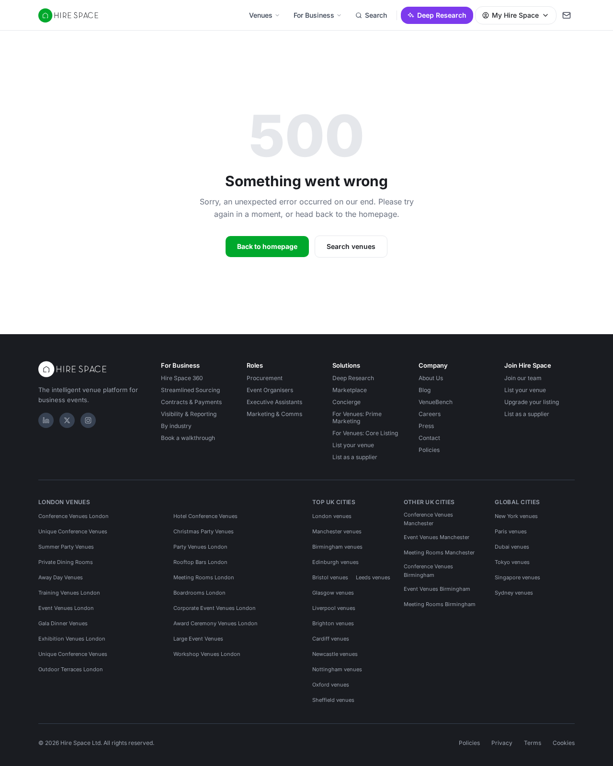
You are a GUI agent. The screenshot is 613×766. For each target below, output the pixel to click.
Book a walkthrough (188, 437)
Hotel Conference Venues (205, 516)
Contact (429, 437)
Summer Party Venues (66, 546)
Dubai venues (512, 546)
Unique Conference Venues (72, 531)
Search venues (351, 246)
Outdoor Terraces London (70, 669)
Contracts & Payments (191, 402)
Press (426, 425)
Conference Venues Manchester (428, 519)
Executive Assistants (274, 402)
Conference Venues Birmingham (428, 570)
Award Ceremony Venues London (215, 623)
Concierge (346, 402)
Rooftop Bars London (200, 562)
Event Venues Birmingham (437, 589)
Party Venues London (200, 546)
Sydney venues (514, 592)
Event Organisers (270, 390)
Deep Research (441, 15)
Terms (532, 742)
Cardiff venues (330, 638)
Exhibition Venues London (71, 638)
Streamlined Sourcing (190, 390)
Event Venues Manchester (436, 537)
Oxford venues (330, 684)
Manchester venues (337, 531)
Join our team (523, 378)
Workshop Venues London (206, 654)
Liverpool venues (333, 608)
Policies (429, 449)
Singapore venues (517, 577)
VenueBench (436, 402)
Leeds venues (373, 577)
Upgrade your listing (531, 402)
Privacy (501, 742)
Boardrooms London (199, 592)
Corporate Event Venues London (214, 608)
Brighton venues (333, 623)
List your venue (353, 445)
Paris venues (511, 531)
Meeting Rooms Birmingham (440, 604)
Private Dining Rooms (65, 562)
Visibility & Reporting (188, 413)
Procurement (265, 378)
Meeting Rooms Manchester (439, 552)
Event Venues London (66, 608)
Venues (260, 15)
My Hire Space (515, 15)
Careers (430, 413)
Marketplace (349, 390)
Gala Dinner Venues (63, 623)
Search (376, 15)
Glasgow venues (333, 592)
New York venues (516, 516)
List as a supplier (354, 457)
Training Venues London (69, 592)
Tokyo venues (512, 562)
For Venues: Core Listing (365, 433)
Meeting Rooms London (203, 577)
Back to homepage (267, 246)
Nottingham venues (337, 669)
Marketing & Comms (274, 413)
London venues (332, 516)
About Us (431, 378)
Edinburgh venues (335, 562)
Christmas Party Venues (203, 531)
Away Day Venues (60, 577)
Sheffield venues (333, 700)
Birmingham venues (337, 546)
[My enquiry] (566, 15)
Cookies (564, 742)
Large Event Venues (198, 638)
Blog (425, 390)
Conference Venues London (73, 516)
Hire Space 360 (182, 378)
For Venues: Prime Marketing (357, 417)
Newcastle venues (335, 654)
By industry (176, 425)
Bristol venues (330, 577)
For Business (314, 15)
